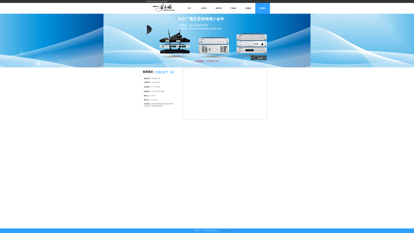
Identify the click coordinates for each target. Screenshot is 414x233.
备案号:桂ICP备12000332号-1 (228, 230)
